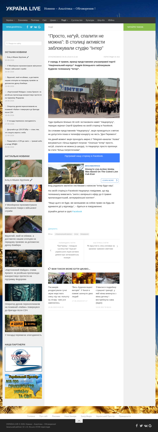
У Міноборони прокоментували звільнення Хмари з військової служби (21, 208)
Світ (45, 20)
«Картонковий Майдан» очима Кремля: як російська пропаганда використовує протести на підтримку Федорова (23, 95)
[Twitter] (31, 26)
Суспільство (76, 20)
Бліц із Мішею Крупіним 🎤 (18, 57)
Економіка (23, 20)
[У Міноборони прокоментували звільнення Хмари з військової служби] (23, 193)
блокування (84, 234)
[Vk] (35, 26)
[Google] (39, 26)
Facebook (77, 211)
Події (63, 20)
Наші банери (70, 416)
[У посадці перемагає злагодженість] (23, 323)
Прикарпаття (125, 416)
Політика (35, 20)
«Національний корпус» (63, 234)
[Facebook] (27, 26)
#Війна (111, 20)
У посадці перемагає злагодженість (21, 121)
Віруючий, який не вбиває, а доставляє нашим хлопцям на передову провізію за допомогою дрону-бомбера (22, 80)
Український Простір (105, 416)
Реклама (56, 416)
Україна (9, 20)
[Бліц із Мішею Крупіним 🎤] (23, 168)
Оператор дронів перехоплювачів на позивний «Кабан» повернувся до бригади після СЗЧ (22, 109)
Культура (90, 20)
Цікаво (53, 20)
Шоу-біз (101, 20)
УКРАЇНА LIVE (23, 8)
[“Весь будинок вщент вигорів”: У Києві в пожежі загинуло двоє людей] (84, 278)
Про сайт (43, 416)
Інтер (76, 234)
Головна (31, 416)
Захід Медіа (86, 416)
